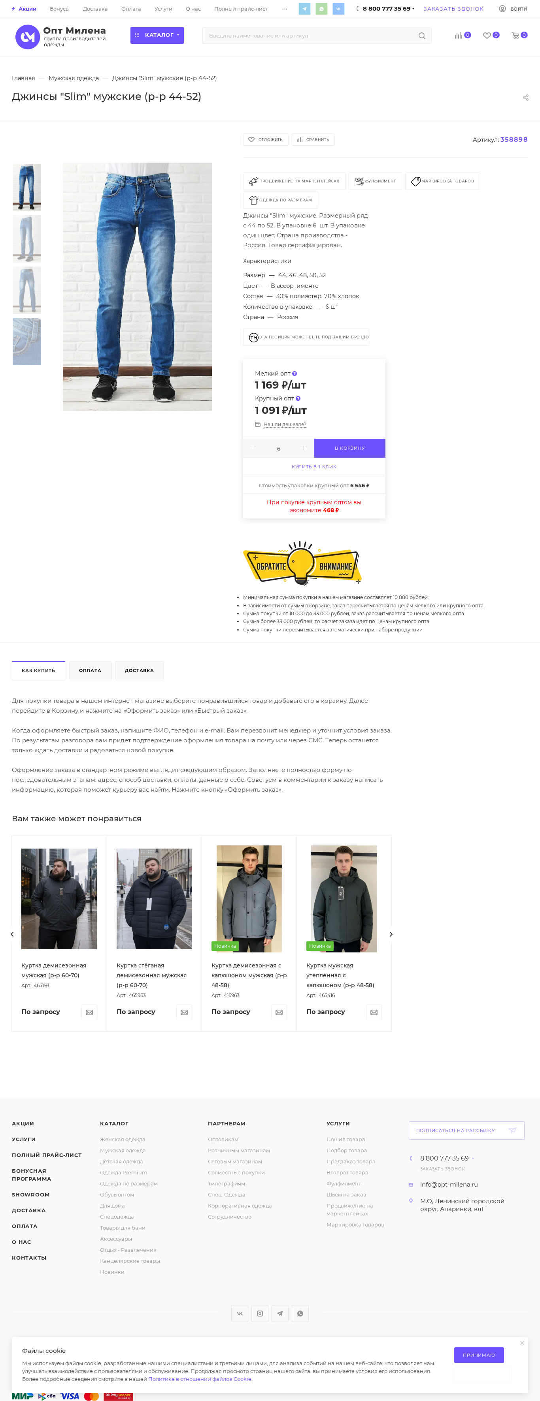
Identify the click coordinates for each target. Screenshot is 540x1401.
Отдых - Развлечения (128, 1250)
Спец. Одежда (226, 1194)
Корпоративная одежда (240, 1205)
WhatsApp (321, 9)
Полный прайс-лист (47, 1155)
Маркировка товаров (355, 1224)
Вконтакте (338, 9)
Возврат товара (347, 1172)
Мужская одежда (123, 1150)
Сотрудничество (229, 1216)
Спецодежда (117, 1216)
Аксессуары (116, 1239)
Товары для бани (122, 1227)
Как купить (38, 670)
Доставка (139, 670)
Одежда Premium (123, 1172)
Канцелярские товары (130, 1261)
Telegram (304, 9)
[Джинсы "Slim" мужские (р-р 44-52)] (137, 287)
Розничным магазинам (239, 1150)
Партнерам (227, 1123)
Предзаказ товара (351, 1161)
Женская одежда (122, 1139)
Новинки (112, 1272)
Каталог (114, 1123)
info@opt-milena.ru (449, 1184)
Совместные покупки (236, 1172)
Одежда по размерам (129, 1183)
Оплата (90, 670)
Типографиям (226, 1183)
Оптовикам (223, 1139)
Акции (23, 1123)
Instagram (259, 1313)
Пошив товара (346, 1139)
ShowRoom (30, 1194)
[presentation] (12, 934)
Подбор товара (347, 1150)
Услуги (24, 1139)
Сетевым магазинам (235, 1161)
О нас (21, 1242)
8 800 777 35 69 (444, 1158)
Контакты (29, 1258)
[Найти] (422, 35)
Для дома (112, 1205)
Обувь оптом (117, 1194)
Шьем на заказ (346, 1194)
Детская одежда (121, 1161)
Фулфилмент (344, 1183)
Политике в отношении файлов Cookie (199, 1379)
